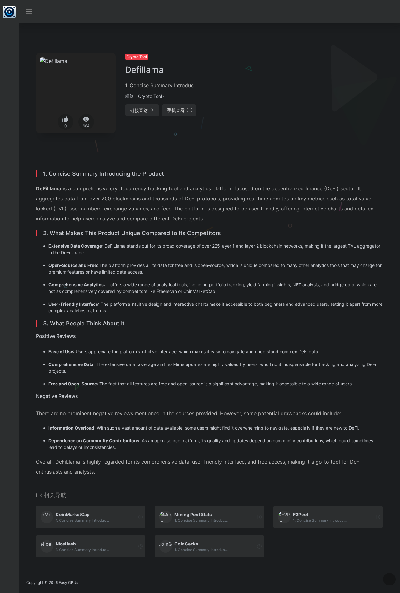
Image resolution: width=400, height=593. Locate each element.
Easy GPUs (68, 582)
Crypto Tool (137, 56)
